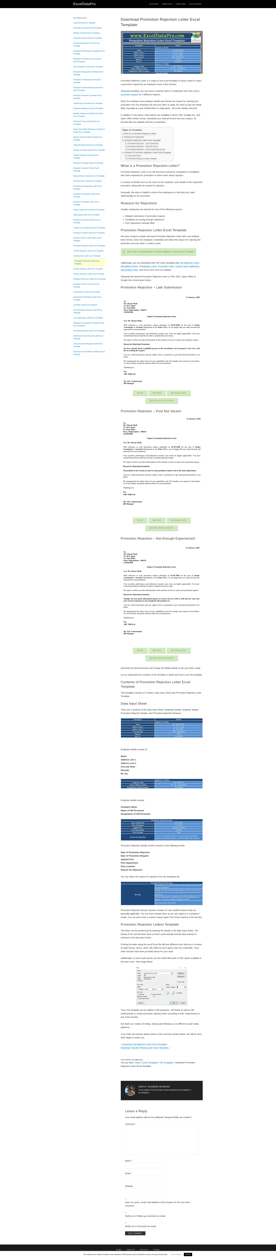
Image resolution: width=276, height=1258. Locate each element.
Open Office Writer (162, 401)
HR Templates (137, 1060)
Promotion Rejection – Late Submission (143, 143)
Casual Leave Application (187, 266)
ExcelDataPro (84, 4)
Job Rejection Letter (189, 263)
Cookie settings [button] (175, 1254)
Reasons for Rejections (134, 137)
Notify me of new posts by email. (140, 1226)
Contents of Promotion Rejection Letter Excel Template (147, 152)
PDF (141, 393)
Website (129, 1186)
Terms (156, 1249)
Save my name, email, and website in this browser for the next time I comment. (158, 1204)
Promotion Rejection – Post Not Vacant (143, 146)
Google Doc (179, 393)
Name (128, 1161)
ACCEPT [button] (188, 1254)
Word (158, 393)
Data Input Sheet (134, 156)
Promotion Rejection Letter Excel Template (142, 140)
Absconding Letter (129, 270)
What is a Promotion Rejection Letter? (140, 134)
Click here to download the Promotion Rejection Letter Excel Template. (160, 251)
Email (128, 1173)
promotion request (129, 94)
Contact (130, 1249)
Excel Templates (150, 1062)
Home (137, 1062)
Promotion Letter (166, 266)
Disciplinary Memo (129, 266)
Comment (130, 1124)
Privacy (144, 1249)
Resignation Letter (148, 266)
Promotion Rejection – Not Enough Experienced (146, 149)
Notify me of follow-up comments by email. (145, 1216)
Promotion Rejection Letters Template (142, 158)
